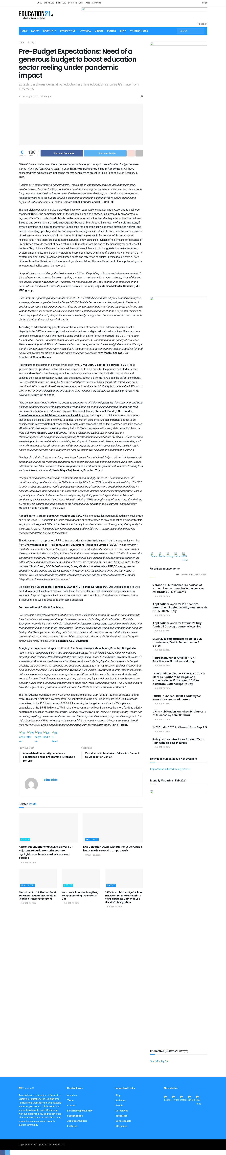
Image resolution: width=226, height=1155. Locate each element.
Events (111, 31)
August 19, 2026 (162, 747)
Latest (35, 31)
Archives (120, 1100)
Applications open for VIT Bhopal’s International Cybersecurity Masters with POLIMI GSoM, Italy (180, 607)
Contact (71, 1105)
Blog (118, 1095)
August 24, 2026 (28, 903)
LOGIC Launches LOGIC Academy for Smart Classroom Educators (177, 697)
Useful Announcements (193, 574)
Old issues (121, 1126)
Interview (85, 31)
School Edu (49, 2)
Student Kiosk (139, 31)
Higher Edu (61, 2)
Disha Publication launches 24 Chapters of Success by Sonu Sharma (179, 713)
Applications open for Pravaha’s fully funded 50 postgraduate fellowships (177, 624)
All (177, 574)
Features (72, 1126)
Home (24, 31)
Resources (121, 1116)
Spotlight (50, 31)
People (119, 1105)
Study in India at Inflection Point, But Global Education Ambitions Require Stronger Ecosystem (38, 895)
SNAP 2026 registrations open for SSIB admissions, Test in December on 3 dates (178, 642)
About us (72, 1095)
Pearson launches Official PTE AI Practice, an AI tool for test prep (174, 659)
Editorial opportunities (79, 1110)
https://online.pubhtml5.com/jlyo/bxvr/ (170, 769)
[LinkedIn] (47, 734)
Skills (81, 2)
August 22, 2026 (114, 906)
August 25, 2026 (162, 630)
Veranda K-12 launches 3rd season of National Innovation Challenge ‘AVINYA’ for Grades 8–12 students (178, 588)
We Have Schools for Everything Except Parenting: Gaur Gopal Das (80, 895)
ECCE (39, 2)
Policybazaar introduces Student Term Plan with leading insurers (178, 741)
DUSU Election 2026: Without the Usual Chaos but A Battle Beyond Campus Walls (112, 848)
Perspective (67, 31)
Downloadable (123, 1121)
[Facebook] (22, 734)
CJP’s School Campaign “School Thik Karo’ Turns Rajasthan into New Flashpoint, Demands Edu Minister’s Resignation (123, 897)
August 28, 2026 (92, 855)
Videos (99, 31)
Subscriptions (75, 1116)
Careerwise (121, 1110)
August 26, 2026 (162, 615)
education (51, 780)
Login (204, 2)
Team (70, 1100)
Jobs (88, 2)
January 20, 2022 (31, 96)
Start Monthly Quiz (160, 1061)
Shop (122, 31)
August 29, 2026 (28, 862)
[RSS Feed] (55, 734)
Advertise (96, 2)
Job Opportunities (77, 1121)
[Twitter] (30, 734)
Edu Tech (72, 2)
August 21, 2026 (162, 719)
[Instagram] (38, 734)
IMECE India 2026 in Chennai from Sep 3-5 (180, 727)
